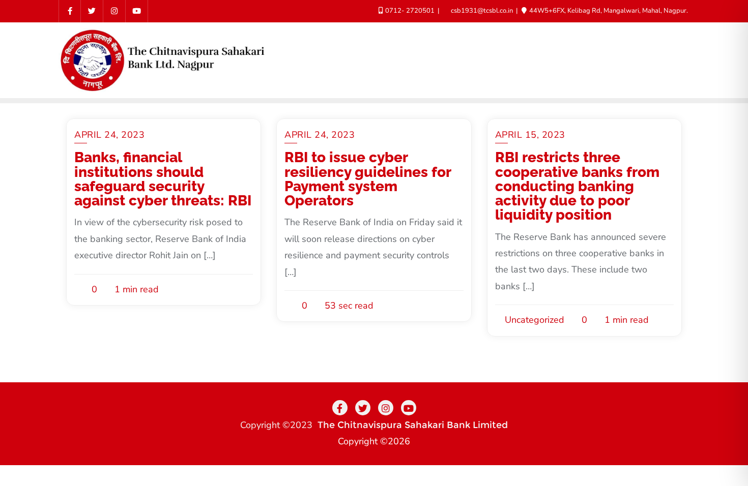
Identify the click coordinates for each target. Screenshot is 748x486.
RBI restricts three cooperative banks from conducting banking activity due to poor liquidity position (577, 186)
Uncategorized (533, 320)
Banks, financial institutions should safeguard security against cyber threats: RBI (162, 178)
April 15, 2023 (530, 135)
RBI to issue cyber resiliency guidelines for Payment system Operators (367, 178)
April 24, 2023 (109, 135)
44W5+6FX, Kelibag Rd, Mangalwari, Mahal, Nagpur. (608, 10)
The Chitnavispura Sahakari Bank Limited (413, 425)
